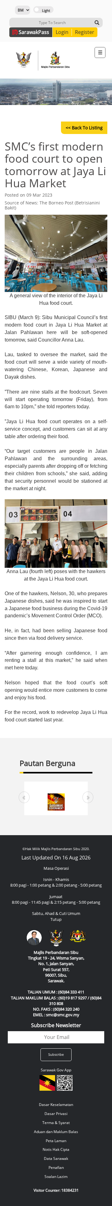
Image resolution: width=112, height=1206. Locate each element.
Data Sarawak (56, 1158)
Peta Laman (56, 1140)
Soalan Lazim (56, 1176)
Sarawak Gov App (56, 1070)
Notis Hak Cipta (56, 1149)
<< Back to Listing (84, 128)
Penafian (56, 1167)
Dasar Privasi (56, 1113)
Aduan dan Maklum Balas (56, 1131)
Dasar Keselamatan (56, 1104)
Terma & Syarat (56, 1122)
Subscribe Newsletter (56, 1025)
